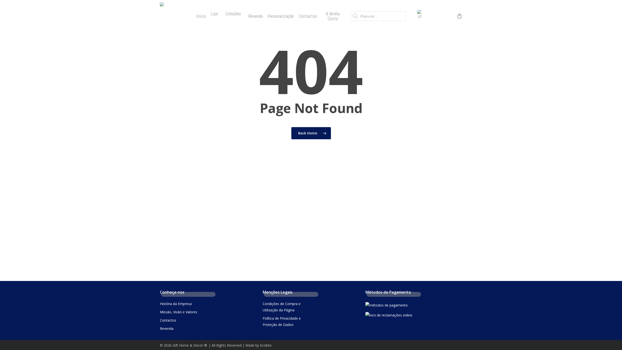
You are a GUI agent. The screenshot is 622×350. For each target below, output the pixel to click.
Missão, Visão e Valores (178, 312)
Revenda (166, 328)
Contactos (168, 320)
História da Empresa (176, 303)
